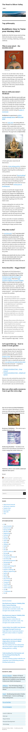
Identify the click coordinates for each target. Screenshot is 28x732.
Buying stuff (6, 529)
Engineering (6, 533)
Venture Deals (7, 587)
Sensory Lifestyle (7, 675)
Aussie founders (7, 526)
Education (6, 531)
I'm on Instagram (7, 707)
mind (3, 482)
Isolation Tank (6, 356)
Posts (4, 600)
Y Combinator (7, 591)
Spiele (5, 575)
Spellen (5, 573)
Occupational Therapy (9, 557)
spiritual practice (17, 484)
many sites (10, 122)
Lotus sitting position (14, 166)
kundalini (6, 481)
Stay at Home (6, 578)
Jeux (4, 547)
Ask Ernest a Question (9, 506)
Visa (4, 589)
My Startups (6, 555)
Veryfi (4, 694)
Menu (4, 8)
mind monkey (8, 482)
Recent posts (6, 510)
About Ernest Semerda (9, 504)
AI (4, 524)
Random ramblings (8, 569)
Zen (4, 593)
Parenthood (6, 558)
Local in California (8, 551)
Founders (5, 538)
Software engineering (9, 571)
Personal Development (7, 478)
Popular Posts (7, 508)
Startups (5, 576)
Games (5, 540)
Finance (5, 537)
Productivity (6, 567)
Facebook (5, 535)
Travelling (6, 584)
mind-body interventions (16, 482)
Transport (6, 582)
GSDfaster (6, 544)
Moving (5, 553)
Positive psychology (8, 566)
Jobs (4, 549)
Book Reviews (7, 528)
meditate (17, 481)
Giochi (5, 542)
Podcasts (5, 564)
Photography (6, 562)
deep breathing (21, 175)
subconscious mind (11, 485)
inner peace (19, 480)
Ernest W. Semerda (8, 477)
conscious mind (5, 480)
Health (5, 546)
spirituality (4, 485)
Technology (6, 580)
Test (4, 513)
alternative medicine (17, 478)
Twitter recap (7, 586)
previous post (8, 233)
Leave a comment (20, 485)
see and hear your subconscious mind (15, 362)
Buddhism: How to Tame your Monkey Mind (14, 30)
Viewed (9, 600)
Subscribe (6, 511)
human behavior (12, 480)
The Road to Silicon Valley (12, 4)
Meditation (22, 481)
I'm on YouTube (7, 702)
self (13, 484)
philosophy (9, 484)
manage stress (12, 481)
